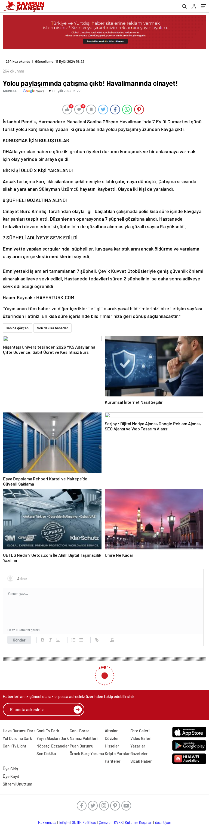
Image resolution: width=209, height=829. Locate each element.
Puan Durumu (81, 745)
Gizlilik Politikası (84, 822)
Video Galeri (140, 738)
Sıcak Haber (141, 761)
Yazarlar (137, 745)
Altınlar (111, 730)
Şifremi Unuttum (17, 783)
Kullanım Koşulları (138, 822)
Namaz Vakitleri (83, 738)
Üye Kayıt (11, 776)
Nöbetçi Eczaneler (52, 745)
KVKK (118, 822)
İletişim (64, 822)
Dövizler (112, 738)
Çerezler (105, 822)
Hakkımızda (47, 822)
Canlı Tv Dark (47, 730)
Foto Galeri (139, 730)
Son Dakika (46, 753)
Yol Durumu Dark (17, 738)
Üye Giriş (10, 768)
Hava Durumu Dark (19, 730)
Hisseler (112, 745)
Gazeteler (139, 753)
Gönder (19, 639)
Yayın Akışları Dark (52, 738)
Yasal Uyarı (163, 822)
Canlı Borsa (80, 730)
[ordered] (73, 640)
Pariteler (113, 761)
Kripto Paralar (117, 753)
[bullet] (81, 640)
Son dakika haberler (52, 328)
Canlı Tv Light (14, 745)
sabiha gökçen (17, 328)
